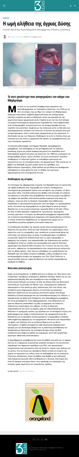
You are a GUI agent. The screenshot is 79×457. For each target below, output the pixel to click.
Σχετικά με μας (33, 448)
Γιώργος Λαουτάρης (16, 37)
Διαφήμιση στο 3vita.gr (55, 448)
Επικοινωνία (43, 448)
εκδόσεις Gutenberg (26, 371)
